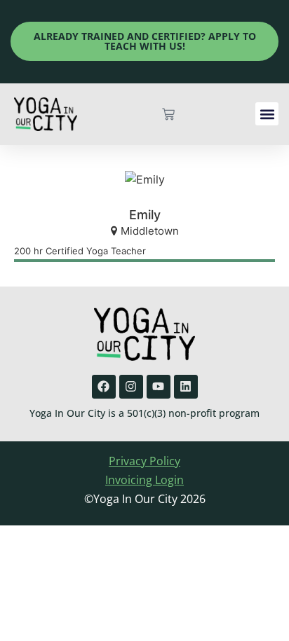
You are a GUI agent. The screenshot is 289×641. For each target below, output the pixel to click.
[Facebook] (104, 387)
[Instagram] (131, 387)
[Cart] (168, 114)
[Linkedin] (186, 387)
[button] (266, 113)
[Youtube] (158, 387)
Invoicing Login (144, 480)
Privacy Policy (144, 461)
